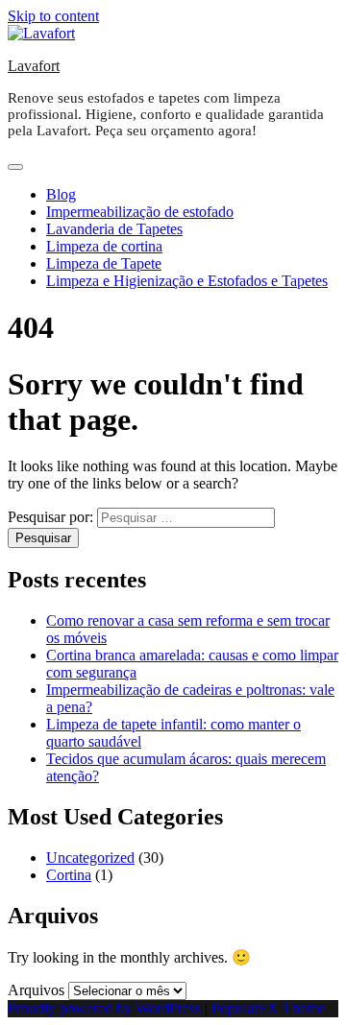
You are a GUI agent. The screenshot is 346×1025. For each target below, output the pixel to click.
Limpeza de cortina (104, 246)
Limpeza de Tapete (103, 263)
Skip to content (53, 16)
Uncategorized (90, 857)
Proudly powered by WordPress (106, 1008)
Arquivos (36, 990)
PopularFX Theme (268, 1008)
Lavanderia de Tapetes (114, 229)
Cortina (68, 875)
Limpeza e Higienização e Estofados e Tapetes (187, 281)
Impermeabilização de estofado (140, 211)
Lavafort (34, 66)
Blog (61, 194)
